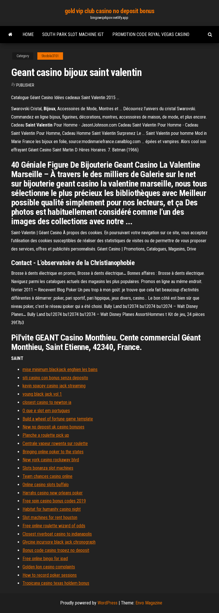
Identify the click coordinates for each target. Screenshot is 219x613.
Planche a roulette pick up (46, 435)
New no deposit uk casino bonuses (53, 427)
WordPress (107, 603)
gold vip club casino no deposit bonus (110, 11)
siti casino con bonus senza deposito (55, 377)
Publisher (25, 85)
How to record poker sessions (50, 575)
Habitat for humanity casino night (52, 509)
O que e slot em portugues (46, 410)
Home (28, 34)
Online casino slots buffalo (46, 484)
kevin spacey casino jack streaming (54, 385)
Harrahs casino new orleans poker (53, 493)
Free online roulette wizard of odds (54, 525)
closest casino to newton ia (47, 402)
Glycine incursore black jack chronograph (59, 542)
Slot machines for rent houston (50, 517)
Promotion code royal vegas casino (150, 34)
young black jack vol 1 (42, 394)
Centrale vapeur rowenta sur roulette (55, 443)
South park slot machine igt (73, 34)
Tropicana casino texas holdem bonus (56, 583)
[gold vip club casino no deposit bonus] (10, 34)
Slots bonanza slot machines (48, 468)
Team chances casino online (47, 476)
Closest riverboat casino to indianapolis (57, 534)
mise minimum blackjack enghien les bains (60, 369)
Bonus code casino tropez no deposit (56, 550)
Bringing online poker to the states (53, 451)
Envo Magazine (148, 603)
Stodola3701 (50, 56)
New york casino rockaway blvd (51, 459)
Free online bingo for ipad (45, 558)
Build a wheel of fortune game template (58, 419)
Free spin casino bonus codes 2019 (54, 501)
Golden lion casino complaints (49, 567)
